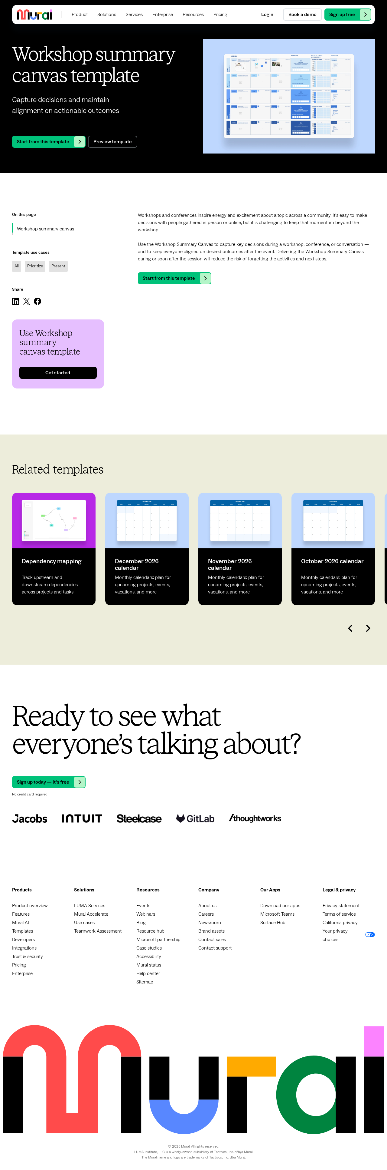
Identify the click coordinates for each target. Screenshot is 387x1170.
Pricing (19, 965)
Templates (22, 931)
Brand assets (211, 931)
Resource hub (150, 931)
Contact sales (212, 940)
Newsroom (209, 923)
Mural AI (20, 923)
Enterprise (22, 973)
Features (21, 914)
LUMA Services (89, 906)
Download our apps (280, 906)
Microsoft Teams (277, 914)
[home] (34, 14)
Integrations (24, 948)
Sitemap (144, 982)
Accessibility (148, 957)
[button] (80, 14)
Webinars (145, 914)
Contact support (215, 948)
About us (207, 906)
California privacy (340, 923)
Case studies (149, 948)
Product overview (30, 906)
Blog (141, 923)
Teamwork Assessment (98, 931)
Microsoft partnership (158, 940)
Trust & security (27, 957)
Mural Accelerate (91, 914)
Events (143, 906)
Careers (206, 914)
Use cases (84, 923)
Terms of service (339, 914)
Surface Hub (272, 923)
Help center (148, 973)
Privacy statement (341, 906)
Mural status (148, 965)
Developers (23, 940)
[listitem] (54, 549)
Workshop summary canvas (45, 229)
